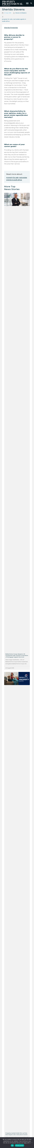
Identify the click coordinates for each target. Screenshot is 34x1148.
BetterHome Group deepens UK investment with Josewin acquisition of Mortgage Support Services (16, 655)
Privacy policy (19, 1145)
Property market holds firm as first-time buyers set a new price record (16, 1133)
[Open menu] (27, 3)
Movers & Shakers (21, 13)
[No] (32, 1142)
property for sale (7, 19)
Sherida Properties (11, 27)
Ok (12, 1145)
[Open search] (31, 3)
